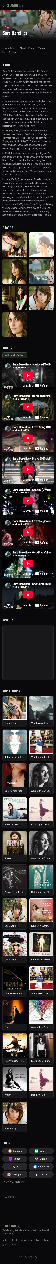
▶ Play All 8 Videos (15, 355)
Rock (15, 1240)
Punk (46, 1240)
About (23, 48)
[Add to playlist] (49, 364)
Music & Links (9, 52)
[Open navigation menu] (50, 5)
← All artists (8, 48)
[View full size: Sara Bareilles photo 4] (41, 271)
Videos (41, 48)
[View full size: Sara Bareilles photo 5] (14, 298)
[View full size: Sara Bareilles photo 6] (41, 298)
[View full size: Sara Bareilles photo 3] (14, 271)
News (15, 1244)
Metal (5, 1244)
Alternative (26, 1240)
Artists (5, 1240)
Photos (32, 48)
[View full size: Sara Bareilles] (14, 244)
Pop (38, 1240)
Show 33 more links (16, 1181)
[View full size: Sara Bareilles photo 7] (14, 324)
